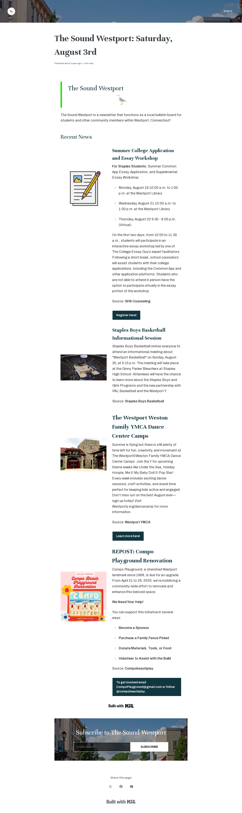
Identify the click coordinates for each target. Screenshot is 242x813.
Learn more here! (128, 536)
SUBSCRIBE (149, 746)
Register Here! (126, 315)
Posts (228, 11)
